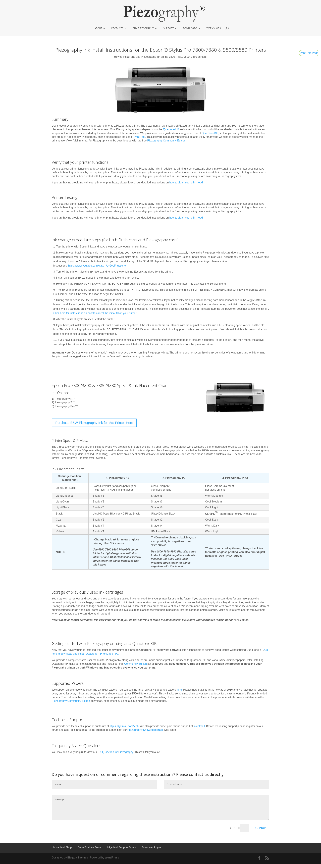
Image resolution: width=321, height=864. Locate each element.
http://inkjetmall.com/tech (124, 726)
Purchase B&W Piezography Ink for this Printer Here (94, 423)
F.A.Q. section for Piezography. (116, 752)
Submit (260, 828)
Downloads (190, 28)
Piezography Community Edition (166, 140)
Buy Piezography (143, 28)
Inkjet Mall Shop (62, 847)
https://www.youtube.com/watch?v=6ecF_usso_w (97, 265)
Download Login (151, 847)
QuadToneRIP (210, 133)
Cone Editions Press (89, 847)
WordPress (112, 857)
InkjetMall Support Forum (121, 847)
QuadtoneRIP (171, 129)
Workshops (213, 28)
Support (168, 28)
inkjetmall (199, 726)
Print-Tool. (140, 136)
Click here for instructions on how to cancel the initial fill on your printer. (95, 313)
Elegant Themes (77, 857)
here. (180, 689)
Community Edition (135, 663)
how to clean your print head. (186, 182)
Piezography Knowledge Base (145, 729)
